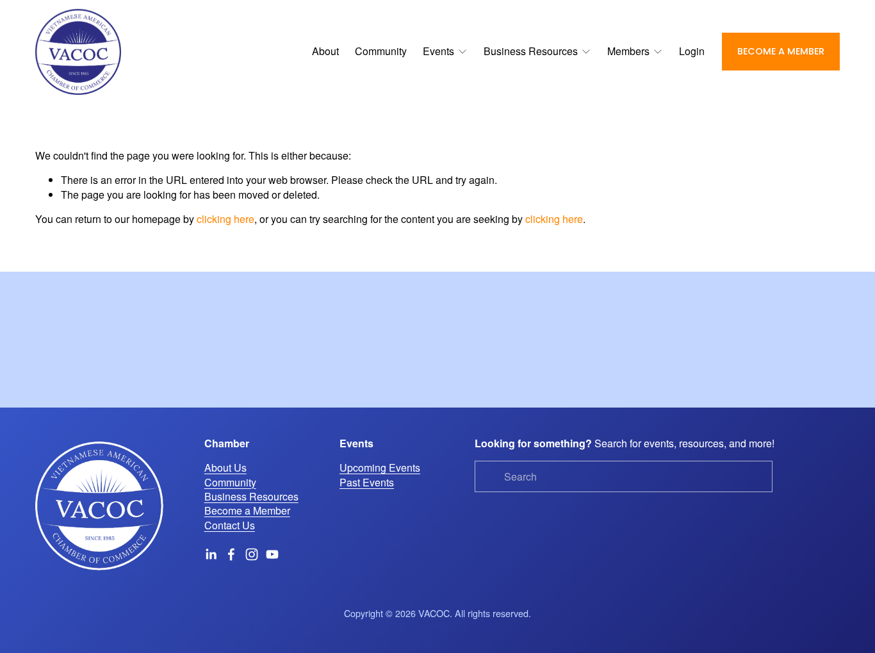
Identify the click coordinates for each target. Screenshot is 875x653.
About (325, 51)
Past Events (366, 482)
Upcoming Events (379, 468)
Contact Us (229, 525)
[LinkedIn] (210, 554)
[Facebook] (231, 554)
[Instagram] (251, 554)
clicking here (225, 218)
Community (381, 51)
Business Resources (251, 497)
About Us (225, 468)
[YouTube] (272, 554)
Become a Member (780, 51)
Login (692, 51)
